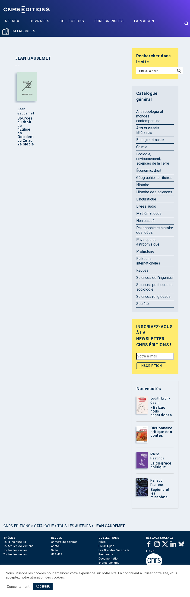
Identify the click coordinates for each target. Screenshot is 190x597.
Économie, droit (148, 170)
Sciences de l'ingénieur (155, 277)
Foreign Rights (109, 21)
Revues (142, 270)
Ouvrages (39, 21)
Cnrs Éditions (16, 526)
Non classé (145, 220)
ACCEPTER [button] (43, 586)
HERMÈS (56, 554)
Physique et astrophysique (147, 241)
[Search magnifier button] (186, 23)
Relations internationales (148, 260)
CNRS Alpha (106, 546)
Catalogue (44, 526)
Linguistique (146, 199)
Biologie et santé (150, 140)
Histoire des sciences (154, 192)
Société (142, 304)
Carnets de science (64, 542)
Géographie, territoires (154, 177)
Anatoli (55, 546)
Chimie (141, 147)
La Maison (144, 21)
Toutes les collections (18, 546)
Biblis (102, 542)
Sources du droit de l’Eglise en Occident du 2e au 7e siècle (25, 131)
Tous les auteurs (74, 526)
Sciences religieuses (153, 296)
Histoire (142, 185)
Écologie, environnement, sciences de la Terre (152, 159)
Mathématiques (149, 213)
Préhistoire (145, 251)
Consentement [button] (18, 587)
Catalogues (23, 31)
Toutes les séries (15, 554)
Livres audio (146, 206)
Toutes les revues (15, 550)
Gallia (55, 550)
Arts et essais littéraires (147, 130)
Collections (72, 21)
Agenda (12, 21)
